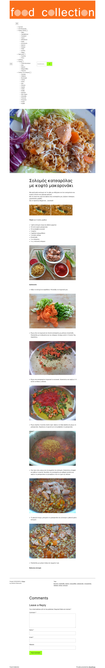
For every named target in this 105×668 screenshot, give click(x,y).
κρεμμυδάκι (73, 583)
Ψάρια (23, 581)
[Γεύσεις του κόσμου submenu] (30, 72)
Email (31, 637)
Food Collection (14, 667)
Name (31, 630)
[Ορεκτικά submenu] (25, 54)
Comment (32, 612)
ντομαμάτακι (87, 583)
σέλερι (60, 585)
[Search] (49, 64)
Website (31, 644)
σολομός (65, 585)
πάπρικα (56, 585)
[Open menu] (11, 64)
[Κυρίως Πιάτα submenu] (27, 30)
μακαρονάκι (80, 583)
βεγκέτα (56, 583)
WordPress (92, 667)
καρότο (67, 583)
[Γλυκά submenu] (23, 61)
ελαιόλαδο (62, 583)
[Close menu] (17, 23)
